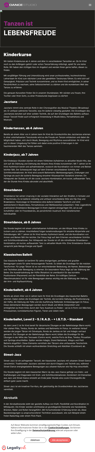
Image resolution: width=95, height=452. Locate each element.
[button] (90, 5)
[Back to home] (22, 5)
